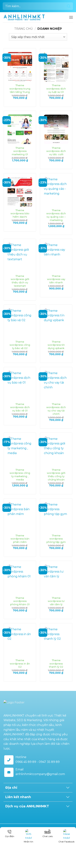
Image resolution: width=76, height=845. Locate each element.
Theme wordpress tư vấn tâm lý (56, 601)
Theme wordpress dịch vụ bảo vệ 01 (20, 407)
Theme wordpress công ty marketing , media (20, 474)
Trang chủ (23, 28)
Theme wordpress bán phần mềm (20, 538)
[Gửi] (68, 6)
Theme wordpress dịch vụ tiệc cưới (56, 151)
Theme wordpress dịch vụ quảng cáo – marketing (56, 215)
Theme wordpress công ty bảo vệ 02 (20, 345)
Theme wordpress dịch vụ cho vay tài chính (56, 409)
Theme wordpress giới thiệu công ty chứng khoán (56, 474)
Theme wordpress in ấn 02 (20, 663)
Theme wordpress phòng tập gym (56, 538)
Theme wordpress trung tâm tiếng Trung (19, 88)
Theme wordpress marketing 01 (20, 151)
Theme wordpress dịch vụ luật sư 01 (56, 88)
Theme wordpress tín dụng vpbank (56, 345)
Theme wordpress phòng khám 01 (20, 601)
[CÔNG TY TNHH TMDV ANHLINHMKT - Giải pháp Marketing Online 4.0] (24, 17)
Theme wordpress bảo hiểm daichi (20, 213)
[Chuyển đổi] (68, 788)
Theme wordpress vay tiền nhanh (56, 279)
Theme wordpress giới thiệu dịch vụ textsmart (20, 280)
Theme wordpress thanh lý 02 (56, 663)
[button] (71, 17)
